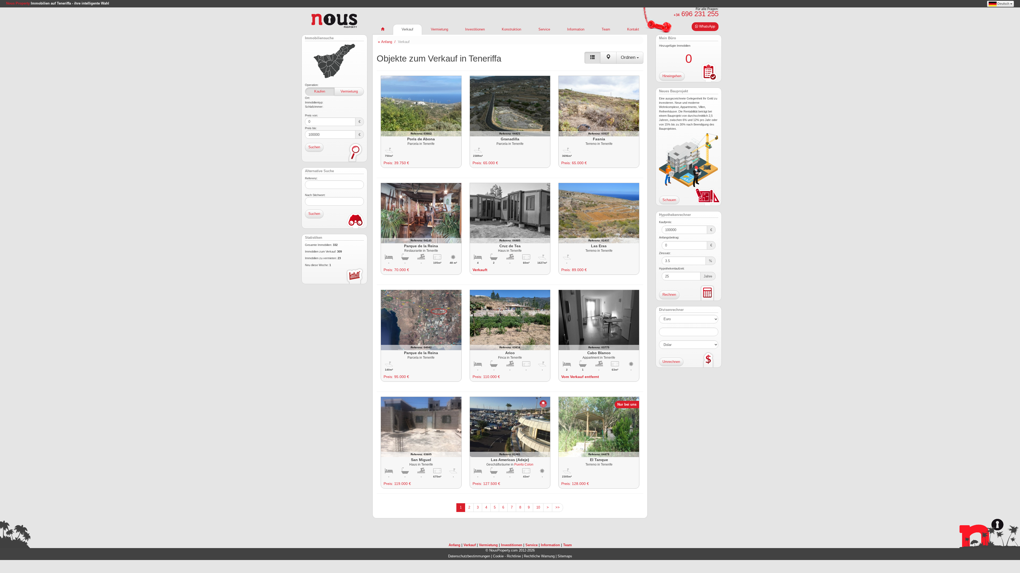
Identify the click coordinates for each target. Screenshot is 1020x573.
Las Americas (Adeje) (510, 460)
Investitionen (475, 29)
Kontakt (633, 29)
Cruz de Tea (510, 246)
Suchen (314, 147)
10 (538, 507)
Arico (510, 353)
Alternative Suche (319, 171)
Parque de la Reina (421, 246)
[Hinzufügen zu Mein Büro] (421, 106)
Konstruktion (511, 29)
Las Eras (599, 246)
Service (544, 29)
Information (575, 29)
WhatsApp (706, 26)
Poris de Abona (421, 139)
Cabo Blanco (599, 353)
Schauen (669, 200)
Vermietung (349, 91)
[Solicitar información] (433, 106)
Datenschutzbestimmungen (469, 556)
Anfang (386, 42)
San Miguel (421, 460)
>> (557, 507)
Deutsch (1003, 4)
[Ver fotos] (408, 106)
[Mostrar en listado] (592, 58)
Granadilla (510, 139)
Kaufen (319, 91)
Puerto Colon (523, 464)
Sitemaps (565, 556)
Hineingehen (671, 76)
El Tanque (599, 460)
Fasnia (599, 139)
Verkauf (407, 29)
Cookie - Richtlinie (507, 556)
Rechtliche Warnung (539, 556)
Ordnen (629, 57)
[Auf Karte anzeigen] (608, 58)
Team (606, 29)
